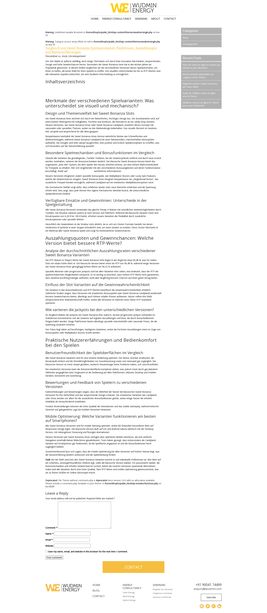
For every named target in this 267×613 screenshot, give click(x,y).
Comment (51, 527)
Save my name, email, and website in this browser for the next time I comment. (88, 551)
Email (49, 539)
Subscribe (211, 597)
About (155, 18)
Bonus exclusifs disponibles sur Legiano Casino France (198, 76)
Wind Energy (129, 596)
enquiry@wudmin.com (208, 589)
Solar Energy (129, 592)
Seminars (141, 18)
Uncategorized (76, 56)
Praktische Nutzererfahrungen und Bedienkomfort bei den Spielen (78, 93)
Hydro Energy (129, 600)
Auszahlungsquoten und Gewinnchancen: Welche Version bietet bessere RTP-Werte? (87, 90)
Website (49, 545)
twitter (208, 606)
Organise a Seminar (162, 593)
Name (49, 533)
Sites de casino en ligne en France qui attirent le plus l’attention (201, 66)
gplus (213, 606)
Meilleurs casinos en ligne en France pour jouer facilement (201, 104)
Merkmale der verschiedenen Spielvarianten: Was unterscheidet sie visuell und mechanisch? (90, 87)
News (185, 37)
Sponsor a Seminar (162, 597)
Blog (96, 590)
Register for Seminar (163, 589)
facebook (202, 606)
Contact (170, 18)
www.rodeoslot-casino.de (80, 171)
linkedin (219, 606)
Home (95, 18)
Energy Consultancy (116, 18)
